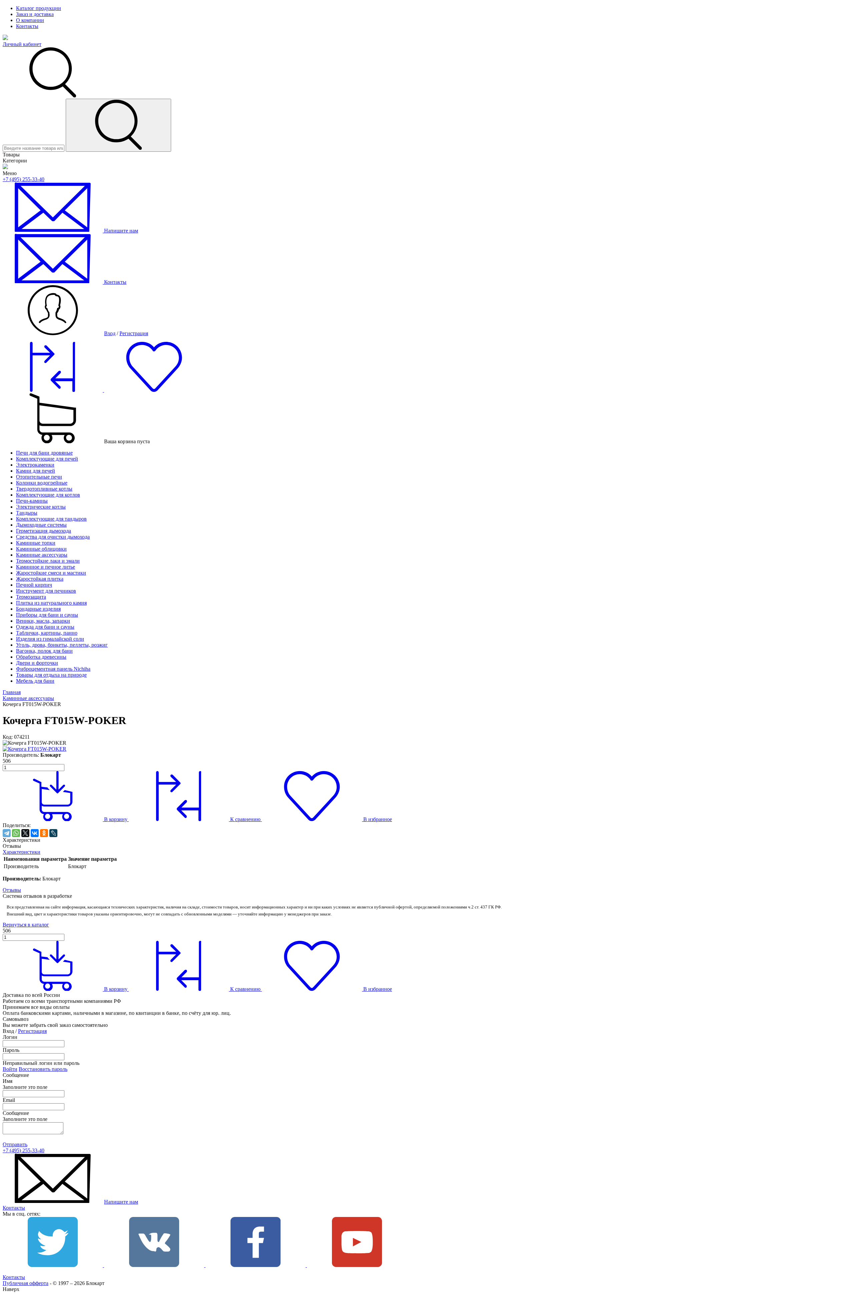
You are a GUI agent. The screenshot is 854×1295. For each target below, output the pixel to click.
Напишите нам (121, 1202)
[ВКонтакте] (35, 833)
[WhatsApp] (16, 833)
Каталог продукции (38, 8)
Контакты (27, 26)
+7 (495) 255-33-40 (23, 179)
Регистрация (133, 333)
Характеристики (21, 852)
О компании (30, 20)
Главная (12, 692)
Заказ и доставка (35, 14)
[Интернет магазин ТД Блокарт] (5, 38)
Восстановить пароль (43, 1069)
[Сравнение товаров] (53, 390)
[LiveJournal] (53, 833)
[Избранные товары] (154, 390)
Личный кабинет (22, 44)
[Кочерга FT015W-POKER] (34, 749)
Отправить (15, 1144)
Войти (10, 1069)
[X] (25, 833)
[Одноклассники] (44, 833)
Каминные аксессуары (28, 698)
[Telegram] (7, 833)
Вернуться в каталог (26, 924)
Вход (109, 333)
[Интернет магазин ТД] (5, 167)
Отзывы (12, 890)
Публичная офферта (25, 1283)
